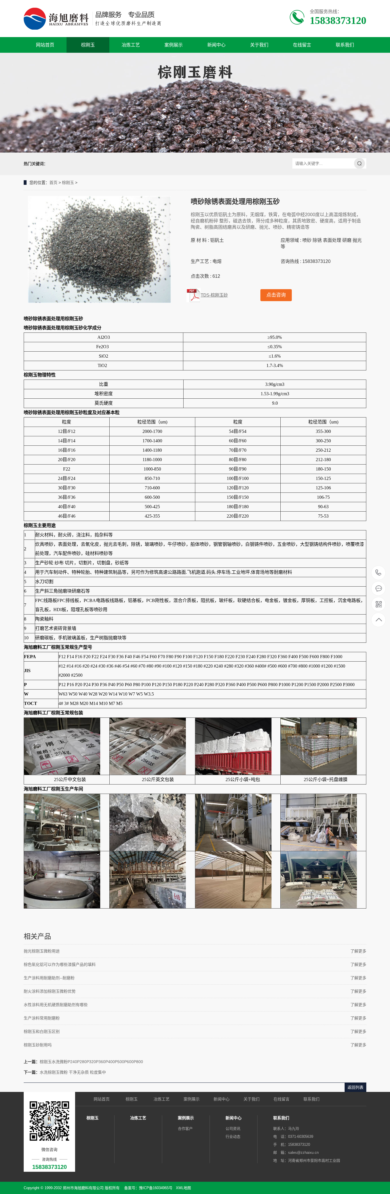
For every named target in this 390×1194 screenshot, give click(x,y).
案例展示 (173, 44)
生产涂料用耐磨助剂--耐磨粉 (49, 978)
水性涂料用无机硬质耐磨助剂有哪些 (56, 1004)
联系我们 (345, 44)
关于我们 (259, 44)
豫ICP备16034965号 (155, 1188)
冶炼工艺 (131, 44)
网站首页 (45, 44)
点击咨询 (276, 295)
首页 (53, 182)
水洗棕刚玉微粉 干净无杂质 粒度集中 (73, 1072)
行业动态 (233, 1136)
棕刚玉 (88, 44)
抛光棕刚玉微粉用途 (42, 951)
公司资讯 (233, 1128)
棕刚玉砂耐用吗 (38, 1045)
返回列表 (355, 1087)
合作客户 (185, 1128)
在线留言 (302, 44)
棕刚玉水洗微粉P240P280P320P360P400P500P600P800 (91, 1061)
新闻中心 (216, 44)
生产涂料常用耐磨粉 (42, 1018)
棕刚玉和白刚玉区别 (42, 1031)
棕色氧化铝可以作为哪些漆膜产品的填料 (60, 964)
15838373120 (378, 573)
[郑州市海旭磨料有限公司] (97, 18)
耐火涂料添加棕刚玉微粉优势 (50, 991)
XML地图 (183, 1188)
